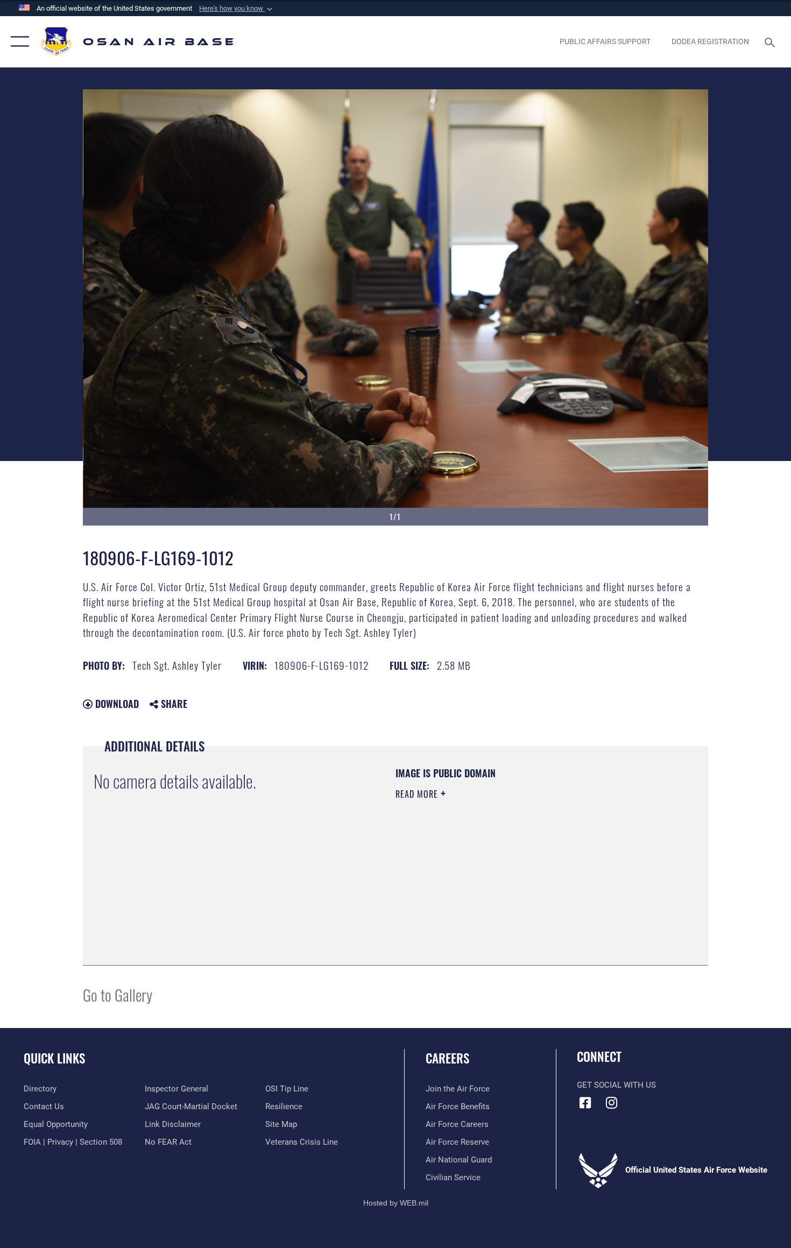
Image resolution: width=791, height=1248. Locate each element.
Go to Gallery (117, 994)
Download (116, 704)
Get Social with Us (616, 1085)
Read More (418, 794)
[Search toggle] (771, 41)
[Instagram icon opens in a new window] (612, 1103)
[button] (236, 8)
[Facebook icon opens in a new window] (585, 1103)
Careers (447, 1058)
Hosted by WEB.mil (395, 1203)
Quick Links (54, 1058)
